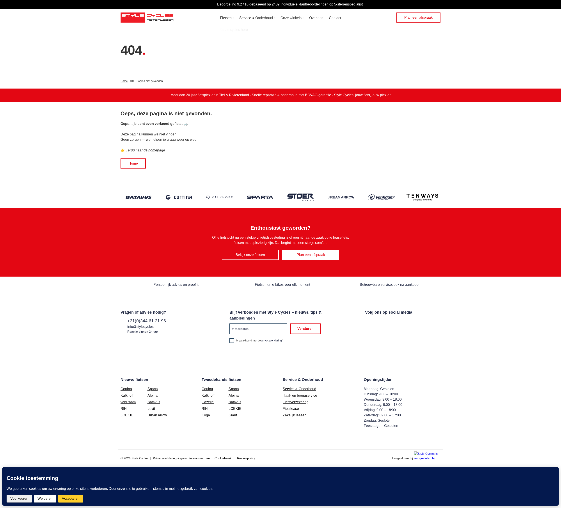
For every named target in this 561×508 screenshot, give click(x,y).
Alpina (152, 395)
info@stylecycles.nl (142, 327)
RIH (124, 408)
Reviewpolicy (246, 458)
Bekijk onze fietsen (250, 255)
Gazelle (208, 402)
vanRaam (128, 402)
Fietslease (291, 408)
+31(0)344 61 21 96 (146, 320)
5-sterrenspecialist (348, 4)
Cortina (126, 389)
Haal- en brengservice (300, 395)
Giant (233, 415)
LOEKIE (127, 415)
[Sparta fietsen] (260, 197)
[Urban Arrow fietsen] (341, 197)
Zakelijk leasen (294, 415)
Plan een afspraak (418, 17)
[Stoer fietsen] (301, 197)
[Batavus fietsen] (138, 197)
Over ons (316, 18)
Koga (206, 415)
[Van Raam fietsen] (382, 197)
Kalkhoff (127, 395)
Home (124, 81)
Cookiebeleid (224, 458)
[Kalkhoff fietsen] (220, 197)
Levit (151, 408)
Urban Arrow (157, 415)
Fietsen (226, 18)
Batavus (153, 402)
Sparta (152, 389)
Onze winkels (291, 18)
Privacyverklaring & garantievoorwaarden (181, 458)
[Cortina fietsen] (179, 197)
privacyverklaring (271, 340)
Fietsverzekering (296, 402)
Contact (335, 18)
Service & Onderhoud (256, 18)
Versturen (305, 328)
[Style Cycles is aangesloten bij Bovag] (427, 456)
